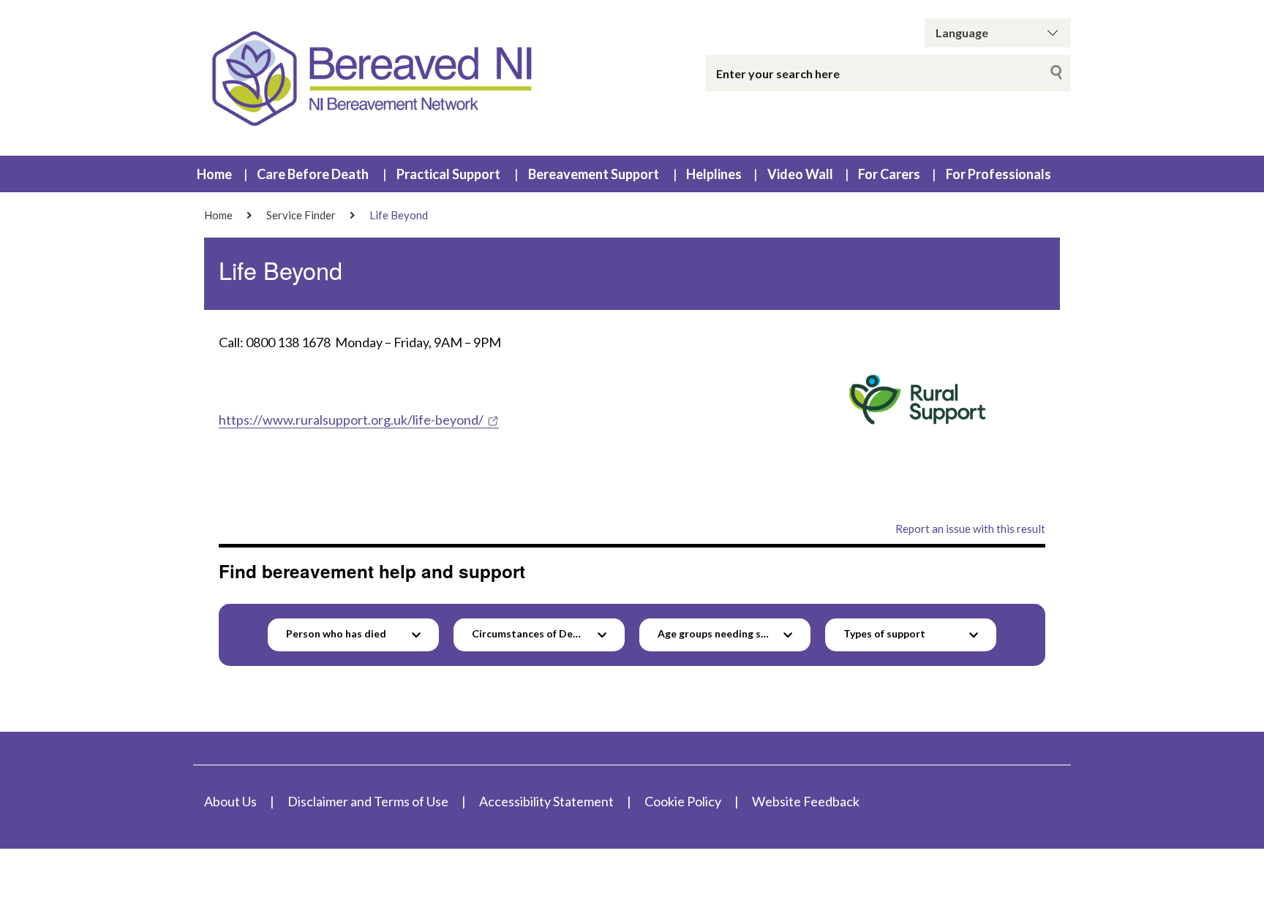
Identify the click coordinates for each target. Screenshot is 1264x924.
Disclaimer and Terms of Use (367, 801)
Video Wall (800, 174)
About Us (230, 801)
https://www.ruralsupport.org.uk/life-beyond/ (351, 420)
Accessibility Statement (546, 801)
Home (214, 174)
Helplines (714, 174)
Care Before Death (313, 174)
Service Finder (301, 214)
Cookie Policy (682, 801)
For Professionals (998, 174)
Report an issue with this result (970, 528)
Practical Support (448, 174)
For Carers (889, 174)
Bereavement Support (593, 174)
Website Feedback (805, 801)
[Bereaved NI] (376, 78)
